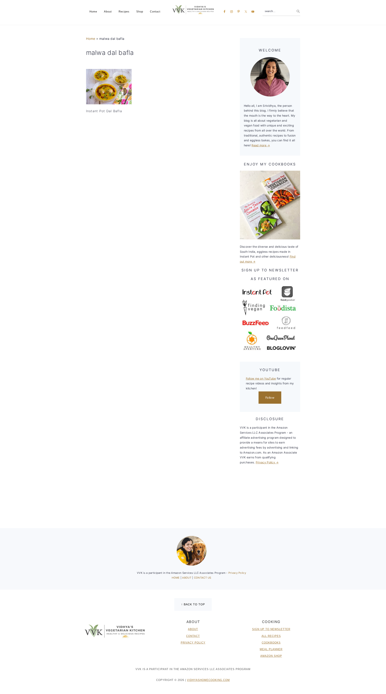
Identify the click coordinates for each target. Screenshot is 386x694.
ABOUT (187, 577)
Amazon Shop (271, 655)
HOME (176, 577)
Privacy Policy (237, 572)
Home (90, 39)
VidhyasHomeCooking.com (208, 680)
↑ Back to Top (193, 604)
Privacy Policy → (267, 462)
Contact (193, 636)
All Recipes (271, 636)
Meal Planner (271, 649)
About (193, 629)
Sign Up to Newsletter (271, 629)
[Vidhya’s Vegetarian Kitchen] (193, 9)
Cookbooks (271, 642)
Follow (269, 397)
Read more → (261, 145)
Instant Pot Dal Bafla (104, 111)
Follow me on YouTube (261, 378)
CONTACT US (202, 577)
